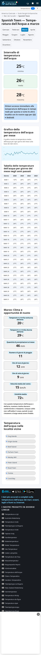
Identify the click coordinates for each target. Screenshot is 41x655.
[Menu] (37, 3)
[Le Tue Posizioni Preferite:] (33, 3)
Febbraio (15, 30)
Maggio (6, 35)
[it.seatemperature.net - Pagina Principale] (10, 3)
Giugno (14, 35)
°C (33, 8)
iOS (34, 114)
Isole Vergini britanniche (27, 13)
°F (37, 8)
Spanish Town (24, 16)
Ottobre (17, 40)
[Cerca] (28, 3)
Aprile (32, 30)
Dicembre (6, 45)
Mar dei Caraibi (10, 16)
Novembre (27, 40)
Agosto (31, 35)
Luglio (22, 35)
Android (10, 117)
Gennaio (6, 30)
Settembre (7, 40)
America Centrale (8, 13)
